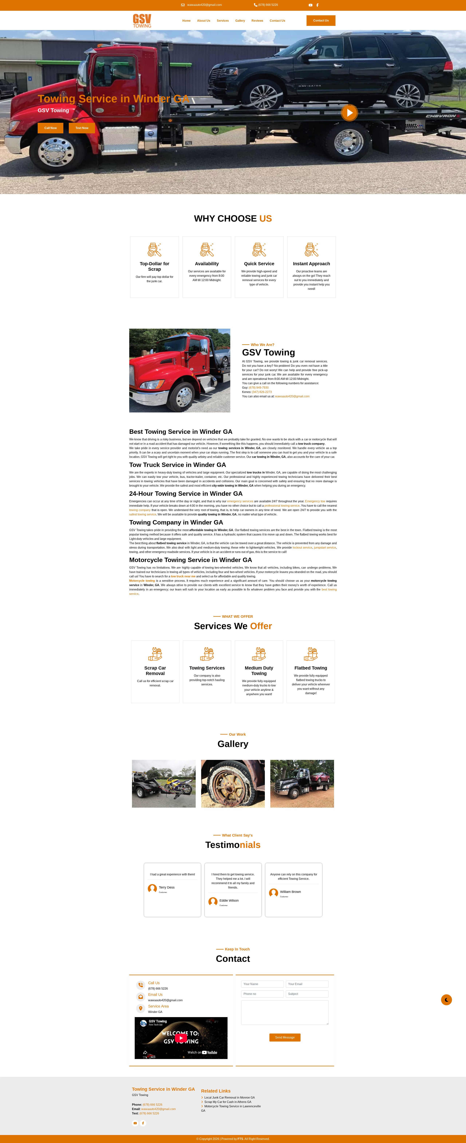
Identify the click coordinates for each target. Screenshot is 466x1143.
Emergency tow (315, 501)
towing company (140, 510)
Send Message (285, 1037)
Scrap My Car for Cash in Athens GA (227, 1101)
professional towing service (282, 505)
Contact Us (277, 20)
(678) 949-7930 (259, 387)
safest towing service (142, 514)
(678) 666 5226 (152, 1104)
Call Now (50, 128)
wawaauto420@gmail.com (292, 396)
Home (187, 20)
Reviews (257, 20)
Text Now (82, 128)
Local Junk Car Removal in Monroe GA (229, 1097)
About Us (203, 20)
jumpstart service (325, 547)
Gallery (240, 20)
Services (223, 20)
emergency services (240, 501)
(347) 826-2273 (262, 392)
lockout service (302, 547)
